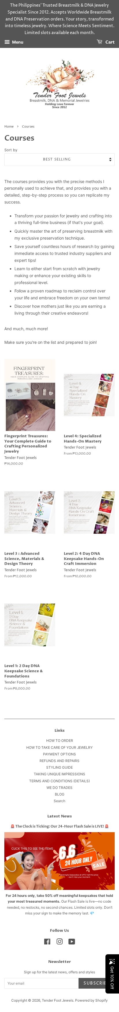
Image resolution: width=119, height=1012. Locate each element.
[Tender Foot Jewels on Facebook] (47, 943)
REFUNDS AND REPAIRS (59, 761)
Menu (17, 42)
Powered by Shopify (91, 1000)
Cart (110, 42)
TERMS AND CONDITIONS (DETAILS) (59, 781)
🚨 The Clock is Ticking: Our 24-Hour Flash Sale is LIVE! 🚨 (59, 826)
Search (59, 801)
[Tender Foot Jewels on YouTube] (71, 943)
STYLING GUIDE (59, 767)
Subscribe (96, 983)
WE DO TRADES (59, 787)
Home (9, 127)
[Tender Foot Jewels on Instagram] (59, 943)
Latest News (59, 816)
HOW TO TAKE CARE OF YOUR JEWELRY (59, 747)
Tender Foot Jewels (57, 1000)
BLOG (59, 794)
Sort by (10, 150)
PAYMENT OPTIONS (59, 754)
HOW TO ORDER (59, 740)
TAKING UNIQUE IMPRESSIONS (59, 774)
